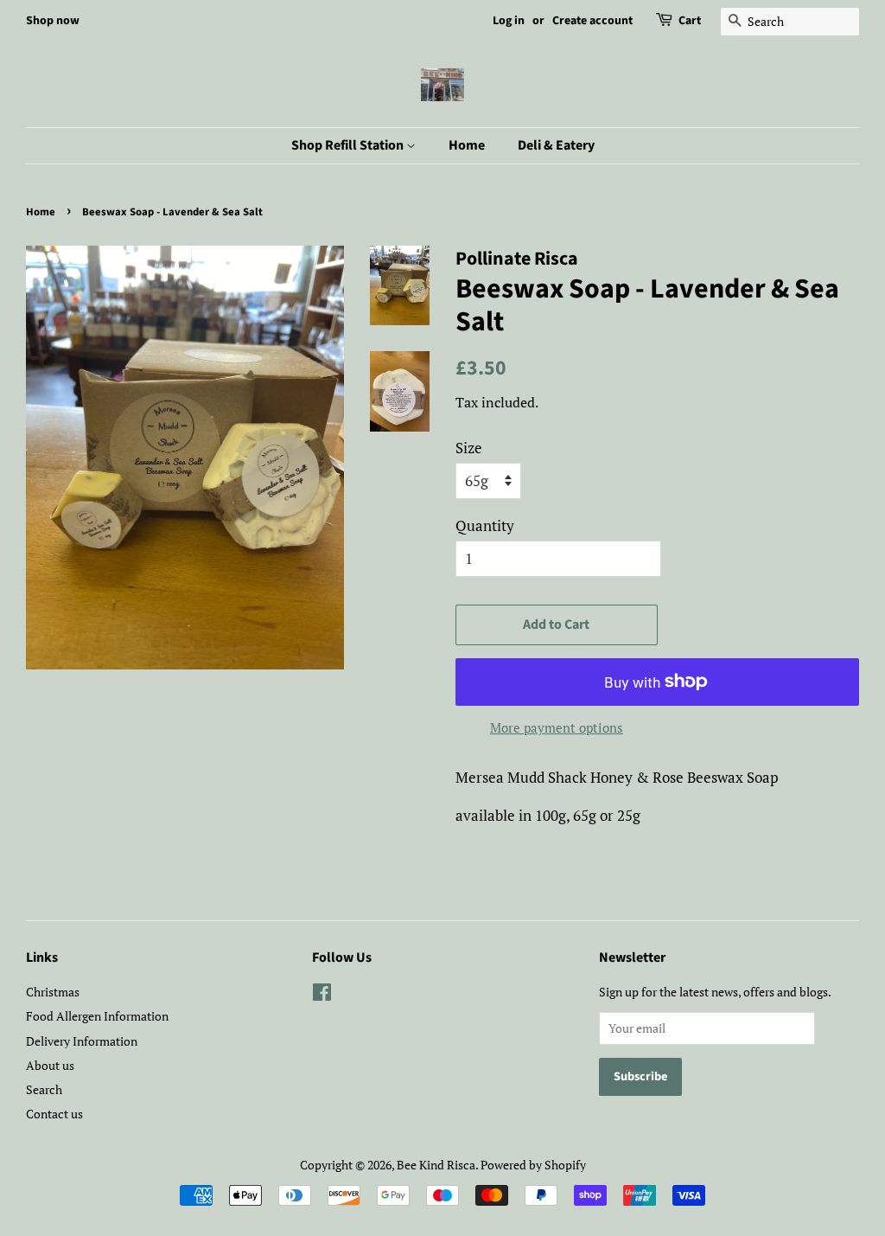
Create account (592, 20)
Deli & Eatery (556, 145)
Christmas (53, 991)
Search (44, 1089)
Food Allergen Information (97, 1016)
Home (467, 145)
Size (468, 448)
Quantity (484, 525)
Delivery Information (81, 1041)
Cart (689, 20)
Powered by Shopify (533, 1164)
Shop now (53, 20)
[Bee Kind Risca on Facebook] (322, 995)
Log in (509, 20)
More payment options (556, 727)
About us (50, 1065)
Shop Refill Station (348, 145)
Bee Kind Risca (436, 1164)
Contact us (54, 1113)
